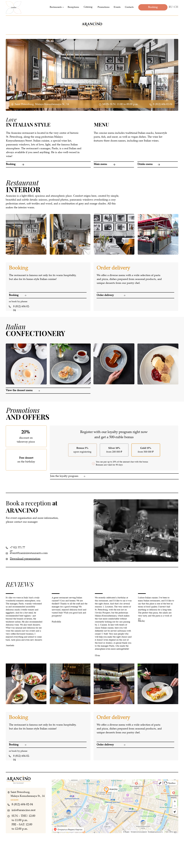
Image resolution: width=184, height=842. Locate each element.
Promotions (104, 7)
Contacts (129, 7)
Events (117, 7)
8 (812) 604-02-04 (162, 104)
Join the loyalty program (64, 476)
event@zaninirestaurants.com (29, 553)
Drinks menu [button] (145, 164)
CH (176, 7)
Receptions (73, 7)
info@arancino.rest (24, 810)
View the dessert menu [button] (19, 390)
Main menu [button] (100, 164)
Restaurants (56, 7)
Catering (88, 7)
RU (170, 7)
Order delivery (105, 295)
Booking (11, 164)
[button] (157, 161)
